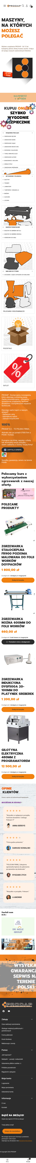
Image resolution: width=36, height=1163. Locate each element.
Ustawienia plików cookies (11, 1063)
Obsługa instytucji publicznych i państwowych (12, 1030)
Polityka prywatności (9, 1068)
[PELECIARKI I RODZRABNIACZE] (18, 294)
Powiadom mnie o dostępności (19, 642)
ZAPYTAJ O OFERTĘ (14, 450)
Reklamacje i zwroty (8, 1043)
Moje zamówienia (8, 1087)
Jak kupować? (6, 1055)
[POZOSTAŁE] (18, 331)
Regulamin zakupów (8, 1072)
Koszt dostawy (7, 1039)
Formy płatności (7, 1035)
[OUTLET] (18, 368)
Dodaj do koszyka (18, 580)
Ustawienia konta (7, 1092)
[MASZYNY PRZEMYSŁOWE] (18, 220)
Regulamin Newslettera (25, 1140)
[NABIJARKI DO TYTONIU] (18, 257)
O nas (4, 1103)
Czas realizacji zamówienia (11, 1024)
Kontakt (4, 1107)
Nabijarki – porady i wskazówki (12, 1059)
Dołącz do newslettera (12, 1131)
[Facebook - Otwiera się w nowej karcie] (3, 1011)
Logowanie (5, 1083)
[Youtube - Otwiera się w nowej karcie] (9, 1011)
